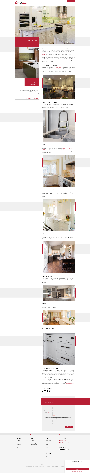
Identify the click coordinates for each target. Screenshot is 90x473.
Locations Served (48, 441)
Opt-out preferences (75, 471)
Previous (34, 434)
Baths (18, 441)
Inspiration (67, 3)
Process (47, 443)
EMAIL (50, 45)
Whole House (19, 444)
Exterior (18, 447)
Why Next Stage (48, 440)
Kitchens (18, 440)
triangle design (58, 67)
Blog (46, 456)
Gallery (47, 457)
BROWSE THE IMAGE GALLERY (32, 98)
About (62, 3)
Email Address (46, 412)
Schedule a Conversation (65, 442)
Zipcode (45, 420)
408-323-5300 (52, 1)
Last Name (46, 410)
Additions (18, 443)
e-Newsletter (63, 1)
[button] (88, 461)
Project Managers (34, 443)
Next (56, 434)
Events (73, 3)
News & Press (48, 447)
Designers (32, 440)
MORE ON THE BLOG (34, 95)
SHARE (44, 45)
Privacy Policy (80, 471)
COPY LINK (56, 45)
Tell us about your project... (48, 423)
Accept (77, 469)
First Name (46, 407)
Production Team (34, 444)
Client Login (57, 1)
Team (58, 3)
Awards (47, 444)
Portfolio (53, 3)
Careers (47, 448)
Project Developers (34, 441)
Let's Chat (70, 1)
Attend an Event (63, 440)
